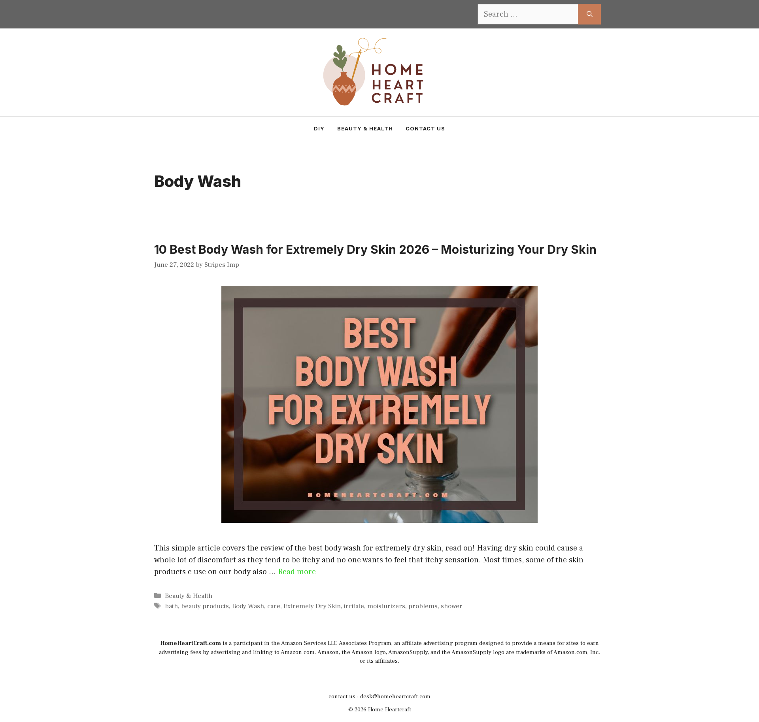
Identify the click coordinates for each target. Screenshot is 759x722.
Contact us (425, 128)
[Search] (589, 14)
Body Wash (248, 606)
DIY (319, 128)
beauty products (205, 606)
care (273, 606)
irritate (354, 606)
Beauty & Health (365, 128)
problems (423, 606)
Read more (297, 572)
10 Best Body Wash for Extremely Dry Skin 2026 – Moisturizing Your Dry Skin (375, 249)
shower (452, 606)
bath (171, 606)
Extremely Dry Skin (312, 606)
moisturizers (386, 606)
